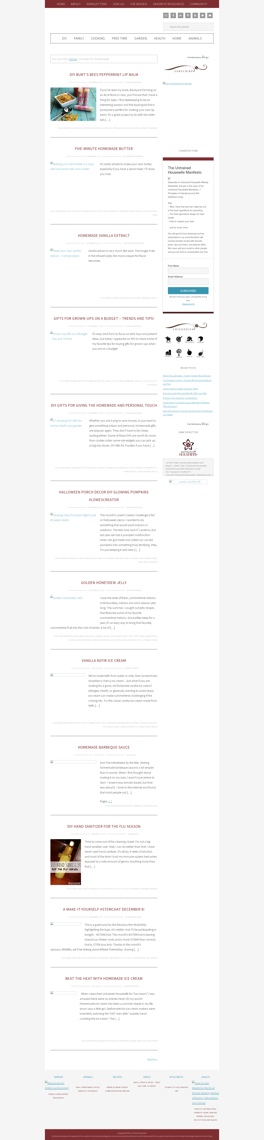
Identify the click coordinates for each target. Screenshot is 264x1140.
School (85, 958)
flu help (124, 889)
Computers (76, 958)
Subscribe (188, 291)
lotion (140, 471)
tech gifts (152, 381)
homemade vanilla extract (128, 723)
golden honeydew (83, 640)
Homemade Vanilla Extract (104, 235)
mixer (155, 215)
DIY (70, 128)
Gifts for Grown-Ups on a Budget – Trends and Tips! (104, 318)
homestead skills (136, 211)
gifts (114, 381)
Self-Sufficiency (85, 128)
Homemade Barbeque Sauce (104, 747)
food (131, 636)
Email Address (175, 276)
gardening (123, 468)
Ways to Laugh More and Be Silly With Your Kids (185, 393)
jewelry (137, 381)
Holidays (73, 381)
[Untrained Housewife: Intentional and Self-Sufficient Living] (188, 456)
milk (155, 723)
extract (137, 298)
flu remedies (134, 889)
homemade (152, 128)
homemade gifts (150, 468)
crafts (82, 558)
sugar (115, 727)
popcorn (146, 471)
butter (96, 211)
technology (152, 385)
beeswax (116, 128)
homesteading (130, 471)
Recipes (64, 211)
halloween (109, 558)
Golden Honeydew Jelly (104, 582)
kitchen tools (151, 211)
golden (71, 640)
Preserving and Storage (74, 636)
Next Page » (152, 1059)
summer (122, 727)
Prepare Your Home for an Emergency (180, 398)
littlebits (127, 958)
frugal (108, 381)
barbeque (138, 806)
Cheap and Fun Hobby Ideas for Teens (180, 388)
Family (74, 128)
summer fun (132, 727)
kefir (150, 723)
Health (87, 889)
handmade (143, 128)
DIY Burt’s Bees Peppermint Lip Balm (104, 74)
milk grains (108, 727)
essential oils (91, 468)
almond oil (107, 128)
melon (133, 640)
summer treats (144, 727)
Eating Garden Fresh (119, 636)
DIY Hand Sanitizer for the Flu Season (104, 826)
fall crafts (99, 558)
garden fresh (151, 636)
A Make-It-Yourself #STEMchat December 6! (104, 909)
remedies (153, 889)
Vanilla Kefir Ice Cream (104, 660)
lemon (118, 640)
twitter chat (151, 958)
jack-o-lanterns (132, 558)
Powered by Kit (188, 304)
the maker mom (139, 958)
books (91, 381)
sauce (154, 806)
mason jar (125, 640)
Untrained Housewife (84, 20)
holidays (120, 381)
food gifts (102, 468)
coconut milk (100, 723)
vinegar (154, 640)
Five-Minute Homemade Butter (104, 148)
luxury (144, 381)
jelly (112, 640)
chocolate (113, 1041)
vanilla (154, 298)
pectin (140, 640)
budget (98, 381)
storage (146, 640)
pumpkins (153, 562)
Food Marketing (193, 57)
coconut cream (87, 723)
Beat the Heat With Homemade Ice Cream (104, 978)
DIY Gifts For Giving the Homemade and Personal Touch (104, 405)
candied (99, 636)
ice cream (143, 723)
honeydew (105, 640)
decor (88, 558)
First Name (173, 265)
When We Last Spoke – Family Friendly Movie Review (187, 375)
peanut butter (143, 1041)
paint (140, 562)
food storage (139, 636)
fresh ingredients (111, 211)
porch (145, 562)
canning (106, 636)
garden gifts (113, 468)
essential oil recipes (129, 128)
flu (118, 889)
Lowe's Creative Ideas (148, 558)
